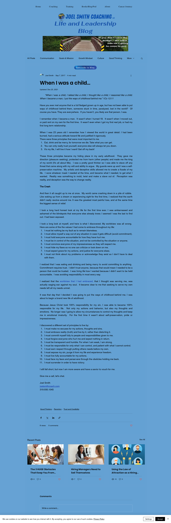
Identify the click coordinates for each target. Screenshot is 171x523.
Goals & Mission (66, 58)
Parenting (57, 409)
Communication (47, 58)
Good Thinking (115, 58)
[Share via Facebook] (41, 418)
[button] (53, 6)
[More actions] (130, 75)
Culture (101, 58)
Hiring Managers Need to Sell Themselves (86, 471)
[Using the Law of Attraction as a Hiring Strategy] (127, 454)
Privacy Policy (99, 519)
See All (142, 440)
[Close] (167, 519)
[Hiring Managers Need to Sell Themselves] (86, 454)
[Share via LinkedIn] (53, 418)
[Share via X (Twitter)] (47, 418)
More (129, 58)
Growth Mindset (86, 58)
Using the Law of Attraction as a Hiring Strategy (124, 471)
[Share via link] (59, 418)
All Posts (31, 58)
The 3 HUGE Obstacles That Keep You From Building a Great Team (43, 471)
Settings (148, 519)
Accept (160, 519)
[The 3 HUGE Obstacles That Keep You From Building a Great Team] (45, 454)
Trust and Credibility (71, 409)
